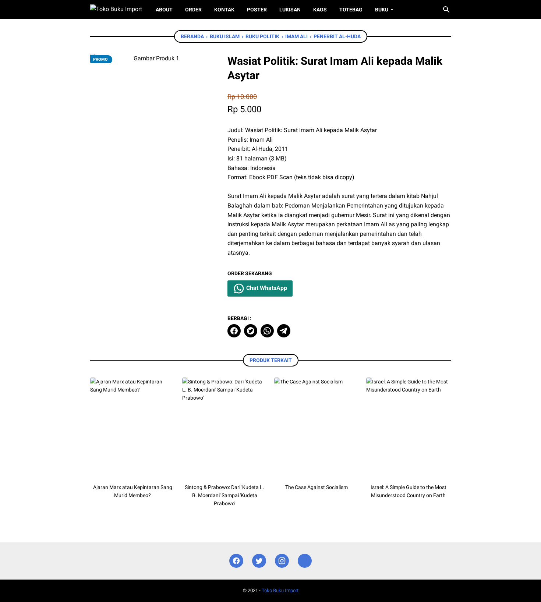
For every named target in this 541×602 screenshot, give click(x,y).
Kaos (320, 10)
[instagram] (282, 561)
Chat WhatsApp (266, 287)
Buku (381, 10)
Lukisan (290, 10)
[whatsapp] (267, 330)
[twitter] (250, 330)
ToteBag (351, 10)
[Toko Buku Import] (116, 9)
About (164, 10)
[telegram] (283, 330)
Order (193, 10)
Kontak (224, 10)
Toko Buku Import (280, 590)
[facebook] (234, 330)
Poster (257, 10)
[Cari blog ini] (446, 9)
